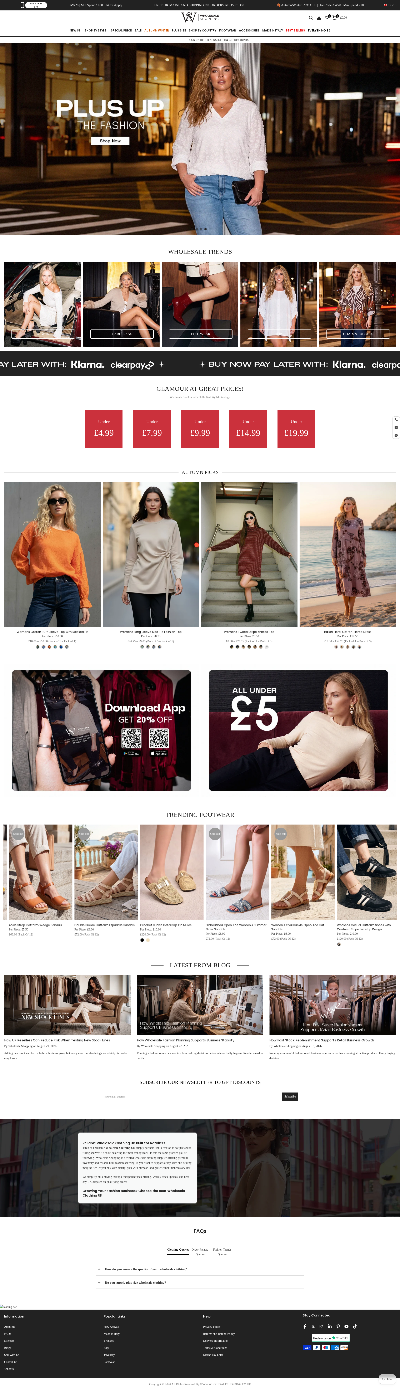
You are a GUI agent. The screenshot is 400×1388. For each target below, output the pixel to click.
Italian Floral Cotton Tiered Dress (347, 632)
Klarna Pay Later (213, 1355)
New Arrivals (111, 1326)
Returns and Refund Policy (219, 1333)
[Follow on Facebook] (305, 1326)
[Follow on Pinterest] (338, 1326)
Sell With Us (11, 1355)
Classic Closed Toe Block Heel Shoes (197, 925)
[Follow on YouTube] (346, 1326)
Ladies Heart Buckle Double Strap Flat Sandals (263, 927)
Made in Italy (112, 1333)
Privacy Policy (211, 1326)
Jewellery (109, 1355)
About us (9, 1326)
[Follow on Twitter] (313, 1326)
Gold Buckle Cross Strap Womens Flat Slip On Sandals (332, 931)
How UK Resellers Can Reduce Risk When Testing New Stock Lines (57, 1040)
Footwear (109, 1362)
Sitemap (9, 1340)
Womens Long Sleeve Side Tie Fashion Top (151, 632)
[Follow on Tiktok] (355, 1326)
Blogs (7, 1347)
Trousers (109, 1340)
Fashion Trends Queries (222, 1252)
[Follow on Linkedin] (330, 1326)
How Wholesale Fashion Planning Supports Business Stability (185, 1040)
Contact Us (10, 1362)
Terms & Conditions (215, 1347)
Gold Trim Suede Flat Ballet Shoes (64, 925)
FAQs (7, 1333)
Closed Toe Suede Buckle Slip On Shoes (133, 925)
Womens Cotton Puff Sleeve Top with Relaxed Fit (52, 632)
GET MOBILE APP (36, 5)
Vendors (9, 1368)
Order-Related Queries (200, 1252)
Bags (106, 1347)
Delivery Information (215, 1340)
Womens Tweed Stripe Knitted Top (249, 632)
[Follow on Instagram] (321, 1326)
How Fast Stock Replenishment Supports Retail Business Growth (321, 1040)
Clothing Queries (178, 1249)
